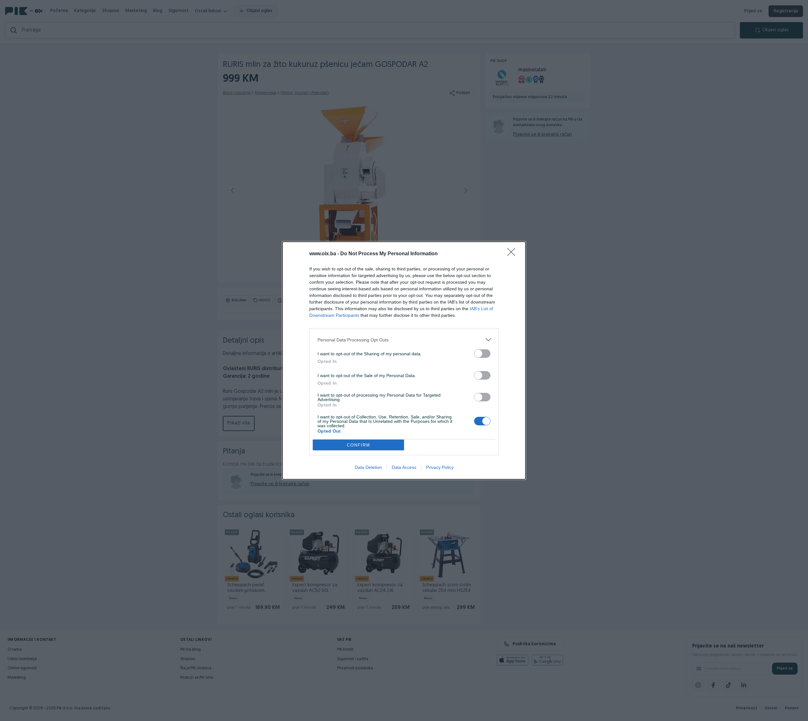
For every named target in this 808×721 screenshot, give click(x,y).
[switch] (482, 353)
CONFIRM (358, 445)
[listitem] (404, 339)
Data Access (404, 467)
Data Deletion (368, 467)
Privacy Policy (440, 467)
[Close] (513, 254)
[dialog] (404, 360)
